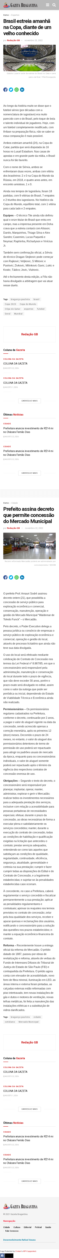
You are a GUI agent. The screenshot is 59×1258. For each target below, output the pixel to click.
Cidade (7, 424)
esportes (28, 309)
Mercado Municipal (29, 1022)
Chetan (18, 1251)
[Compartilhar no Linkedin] (22, 89)
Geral (7, 314)
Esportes (15, 15)
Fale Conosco (12, 1231)
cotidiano (10, 1022)
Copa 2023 (10, 304)
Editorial (27, 1227)
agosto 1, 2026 (11, 387)
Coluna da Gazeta (13, 359)
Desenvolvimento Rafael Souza (19, 1240)
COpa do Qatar (12, 309)
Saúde (48, 1227)
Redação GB (13, 40)
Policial (38, 1227)
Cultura (16, 1227)
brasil (36, 299)
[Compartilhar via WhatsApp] (16, 89)
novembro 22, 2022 (34, 528)
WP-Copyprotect (29, 1251)
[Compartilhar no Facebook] (5, 89)
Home (6, 15)
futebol (41, 309)
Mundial (18, 314)
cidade (37, 1017)
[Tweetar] (11, 89)
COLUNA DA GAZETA (15, 363)
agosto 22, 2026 (12, 368)
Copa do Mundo (28, 304)
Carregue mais (29, 401)
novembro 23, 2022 (34, 40)
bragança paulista (20, 299)
